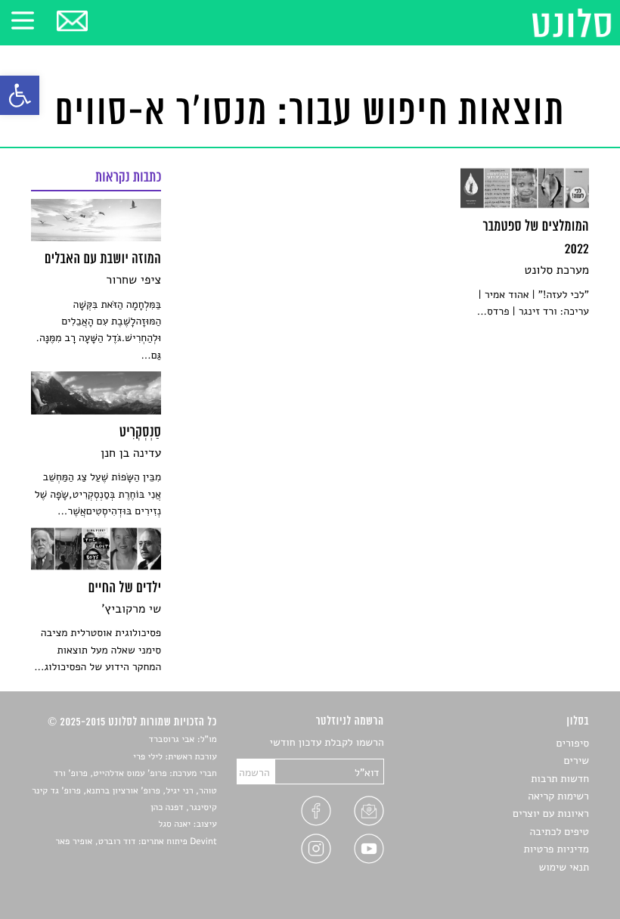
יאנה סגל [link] (174, 824)
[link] (19, 95)
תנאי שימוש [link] (563, 867)
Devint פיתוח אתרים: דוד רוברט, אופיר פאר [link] (135, 842)
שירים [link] (576, 760)
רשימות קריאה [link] (558, 796)
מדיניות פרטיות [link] (556, 849)
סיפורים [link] (572, 743)
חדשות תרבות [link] (560, 779)
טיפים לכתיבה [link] (559, 831)
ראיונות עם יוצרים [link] (551, 813)
